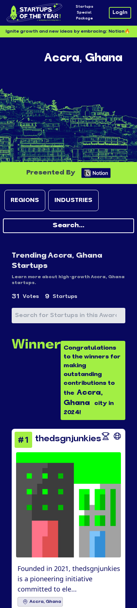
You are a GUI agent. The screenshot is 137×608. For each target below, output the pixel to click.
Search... (68, 225)
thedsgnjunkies (68, 439)
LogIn (120, 12)
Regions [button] (25, 200)
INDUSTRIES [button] (73, 200)
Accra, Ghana (45, 602)
